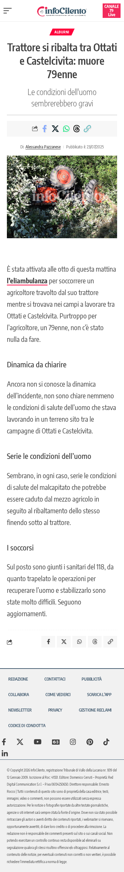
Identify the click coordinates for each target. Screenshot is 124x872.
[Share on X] (55, 128)
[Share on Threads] (77, 128)
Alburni (62, 32)
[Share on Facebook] (45, 128)
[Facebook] (4, 742)
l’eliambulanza (27, 280)
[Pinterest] (90, 742)
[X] (20, 742)
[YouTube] (37, 742)
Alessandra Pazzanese (43, 146)
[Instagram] (73, 742)
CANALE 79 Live (111, 10)
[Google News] (55, 742)
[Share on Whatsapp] (66, 128)
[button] (9, 10)
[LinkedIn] (5, 753)
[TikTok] (106, 742)
